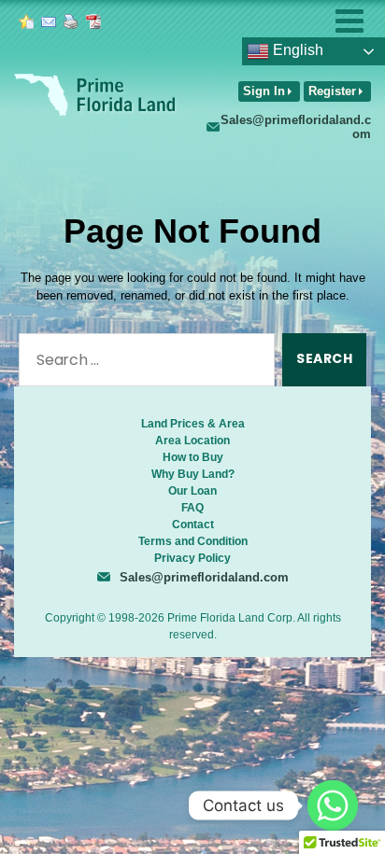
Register (332, 91)
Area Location (192, 440)
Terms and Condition (193, 541)
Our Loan (192, 490)
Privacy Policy (192, 558)
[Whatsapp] (332, 805)
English (296, 50)
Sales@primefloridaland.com (296, 127)
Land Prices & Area (193, 423)
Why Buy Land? (193, 474)
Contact (193, 524)
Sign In (264, 91)
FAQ (192, 507)
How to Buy (193, 457)
